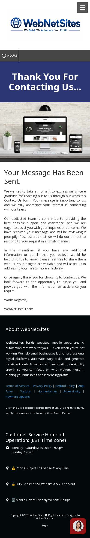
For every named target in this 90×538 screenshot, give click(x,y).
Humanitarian (47, 391)
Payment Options (18, 396)
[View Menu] (82, 7)
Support (25, 391)
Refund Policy (65, 386)
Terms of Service (18, 386)
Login (45, 525)
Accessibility (71, 391)
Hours (12, 55)
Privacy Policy (42, 386)
